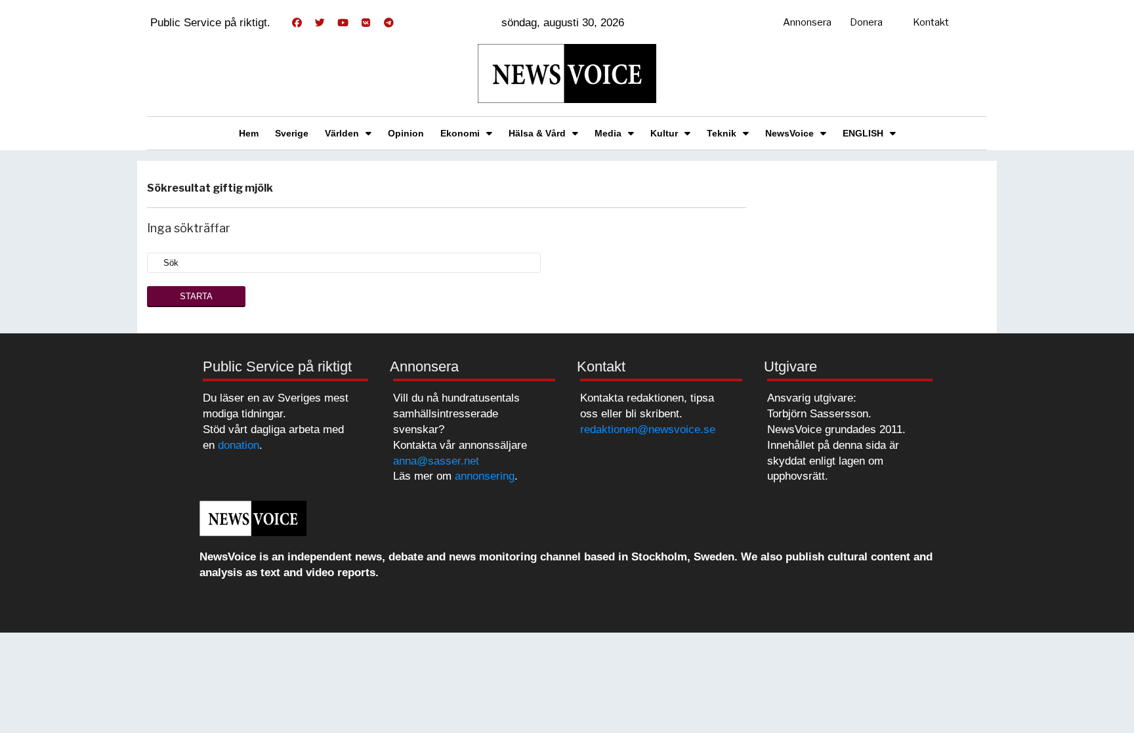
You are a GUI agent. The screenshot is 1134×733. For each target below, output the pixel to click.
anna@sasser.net (436, 461)
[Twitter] (319, 23)
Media (608, 133)
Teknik (721, 133)
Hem (249, 133)
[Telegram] (388, 23)
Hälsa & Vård (537, 133)
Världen (342, 133)
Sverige (291, 133)
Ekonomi (460, 133)
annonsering (484, 476)
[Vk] (365, 23)
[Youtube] (342, 23)
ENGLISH (863, 133)
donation (238, 445)
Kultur (664, 133)
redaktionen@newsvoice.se (647, 429)
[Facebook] (296, 23)
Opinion (406, 133)
